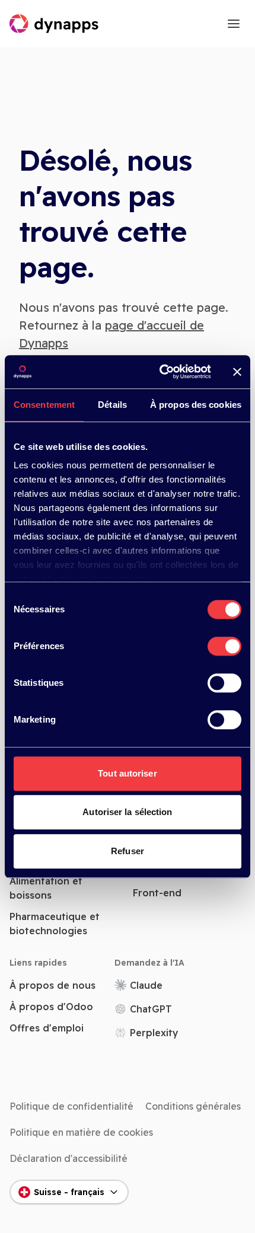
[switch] (224, 646)
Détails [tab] (112, 405)
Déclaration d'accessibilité (68, 1158)
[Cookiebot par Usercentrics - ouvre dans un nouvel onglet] (160, 371)
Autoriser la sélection (127, 812)
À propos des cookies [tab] (195, 405)
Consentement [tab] (44, 405)
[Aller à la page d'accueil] (54, 23)
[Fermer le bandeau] (237, 372)
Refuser (127, 851)
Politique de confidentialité (71, 1106)
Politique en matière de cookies (81, 1132)
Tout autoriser (127, 773)
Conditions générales (193, 1106)
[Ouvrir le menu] (234, 24)
